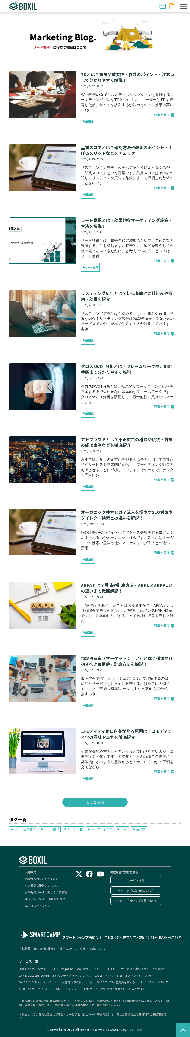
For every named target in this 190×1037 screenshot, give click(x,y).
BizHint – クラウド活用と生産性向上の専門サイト (114, 989)
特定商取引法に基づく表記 (42, 879)
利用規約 (30, 872)
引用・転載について (92, 948)
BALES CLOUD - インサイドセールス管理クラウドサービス (56, 982)
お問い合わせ (56, 899)
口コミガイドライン (37, 905)
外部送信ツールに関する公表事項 (46, 892)
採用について (68, 948)
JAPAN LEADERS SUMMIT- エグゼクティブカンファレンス (55, 975)
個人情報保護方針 (45, 948)
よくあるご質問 (35, 899)
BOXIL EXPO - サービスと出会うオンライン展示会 (134, 969)
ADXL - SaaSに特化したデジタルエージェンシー (49, 989)
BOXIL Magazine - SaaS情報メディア (75, 969)
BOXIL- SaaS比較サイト (34, 969)
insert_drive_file (172, 6)
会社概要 (24, 948)
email (162, 6)
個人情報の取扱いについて (42, 885)
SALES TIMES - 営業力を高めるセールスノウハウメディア (132, 982)
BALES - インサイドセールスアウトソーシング (124, 975)
